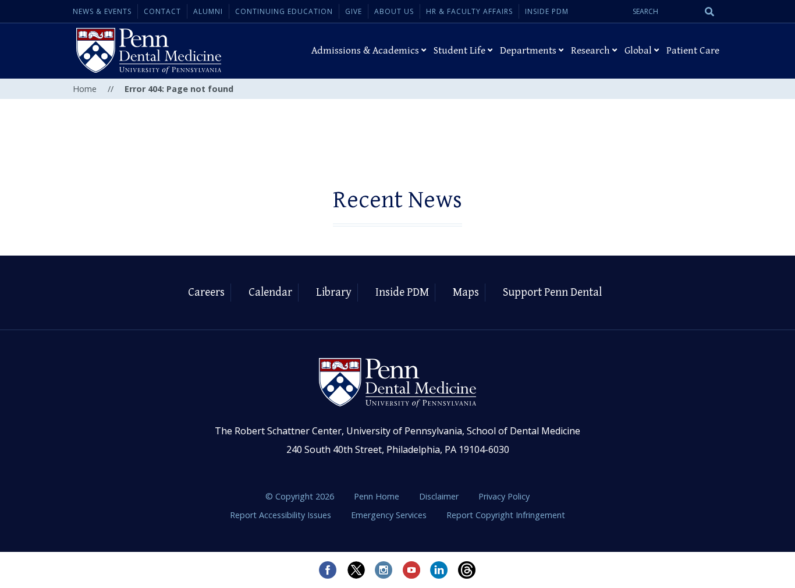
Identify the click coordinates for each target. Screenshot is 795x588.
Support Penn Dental (552, 292)
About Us (394, 11)
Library (334, 292)
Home (85, 88)
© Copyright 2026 (299, 496)
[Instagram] (383, 570)
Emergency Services (390, 514)
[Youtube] (411, 570)
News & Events (102, 11)
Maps (466, 292)
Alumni (208, 11)
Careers (206, 292)
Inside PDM (547, 11)
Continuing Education (284, 11)
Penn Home (378, 496)
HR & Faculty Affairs (469, 11)
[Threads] (467, 570)
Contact (162, 11)
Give (353, 11)
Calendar (270, 292)
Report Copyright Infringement (505, 514)
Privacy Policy (504, 496)
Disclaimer (440, 496)
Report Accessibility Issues (281, 514)
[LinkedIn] (439, 570)
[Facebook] (327, 570)
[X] (355, 570)
